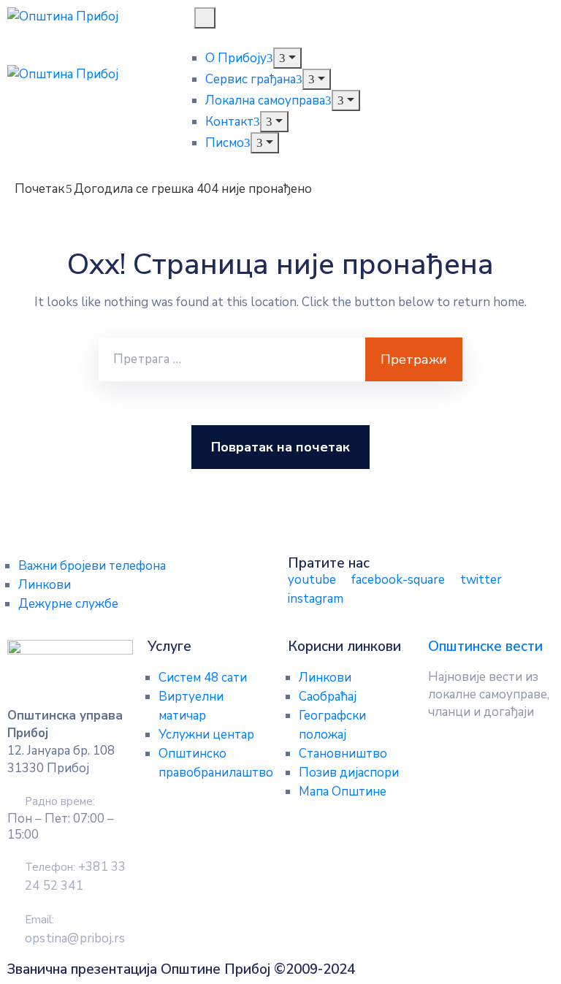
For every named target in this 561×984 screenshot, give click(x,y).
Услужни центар (206, 734)
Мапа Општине (342, 791)
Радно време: (60, 801)
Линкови (44, 584)
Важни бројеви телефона (92, 565)
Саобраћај (327, 696)
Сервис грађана (250, 79)
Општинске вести (485, 646)
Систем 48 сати (203, 677)
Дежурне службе (68, 603)
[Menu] (287, 58)
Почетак (39, 188)
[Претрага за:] (232, 359)
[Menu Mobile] (204, 17)
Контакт (229, 121)
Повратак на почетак (280, 447)
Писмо (224, 142)
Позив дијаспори (349, 772)
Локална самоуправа (265, 100)
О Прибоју (236, 58)
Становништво (343, 753)
